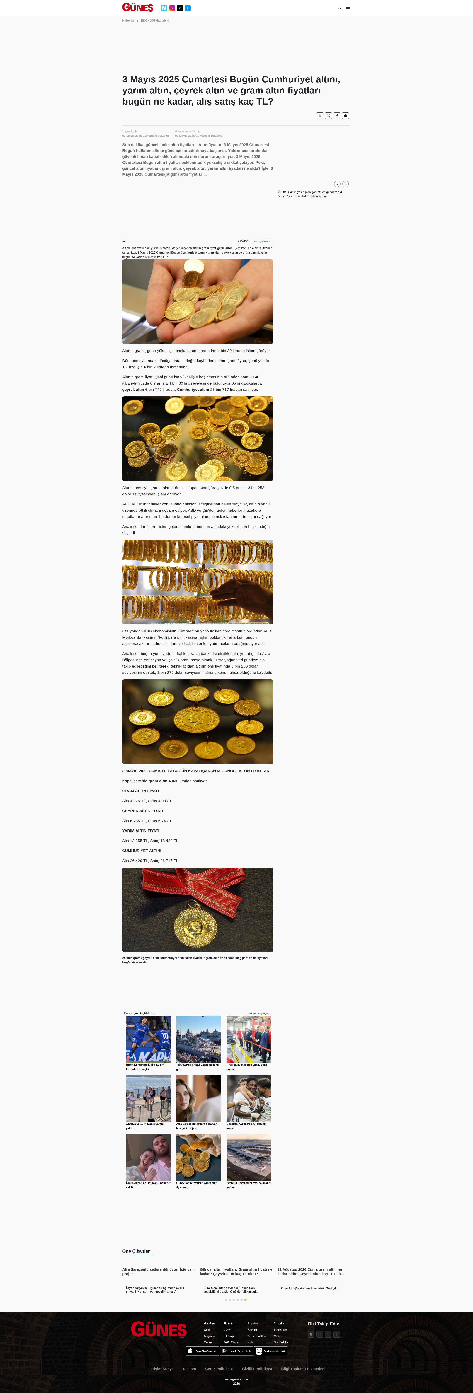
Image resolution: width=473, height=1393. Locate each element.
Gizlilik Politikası (257, 1369)
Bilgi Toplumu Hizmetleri (303, 1369)
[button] (337, 184)
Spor (207, 1329)
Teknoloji (228, 1336)
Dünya (227, 1329)
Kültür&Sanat (231, 1342)
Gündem (209, 1323)
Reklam (189, 1369)
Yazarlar (279, 1323)
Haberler (128, 20)
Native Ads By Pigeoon (259, 1013)
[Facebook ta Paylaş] (337, 115)
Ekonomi (228, 1323)
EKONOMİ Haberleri (155, 20)
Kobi (250, 1342)
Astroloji (252, 1329)
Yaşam (208, 1342)
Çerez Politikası (219, 1369)
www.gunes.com (236, 1379)
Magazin (209, 1336)
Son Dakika (281, 1342)
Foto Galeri (280, 1329)
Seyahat (253, 1323)
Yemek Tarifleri (257, 1336)
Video (277, 1336)
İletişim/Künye (161, 1369)
